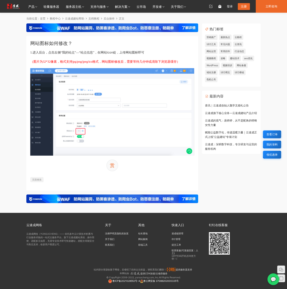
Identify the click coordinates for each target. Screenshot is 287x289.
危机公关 (211, 79)
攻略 (223, 58)
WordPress (212, 65)
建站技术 (234, 58)
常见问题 (225, 44)
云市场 (141, 7)
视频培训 (227, 65)
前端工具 (143, 244)
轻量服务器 (51, 7)
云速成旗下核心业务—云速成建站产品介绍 (231, 113)
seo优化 (248, 58)
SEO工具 (211, 44)
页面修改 (37, 179)
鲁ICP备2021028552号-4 (126, 280)
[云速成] (13, 6)
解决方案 (121, 7)
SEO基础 (239, 72)
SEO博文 (225, 72)
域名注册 (211, 72)
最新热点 (225, 37)
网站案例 (143, 239)
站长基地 (143, 233)
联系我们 (109, 244)
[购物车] (220, 6)
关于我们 (177, 7)
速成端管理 (177, 233)
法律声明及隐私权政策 (116, 233)
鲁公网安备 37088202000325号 (161, 280)
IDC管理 (176, 239)
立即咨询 (271, 6)
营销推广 (211, 37)
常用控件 (225, 51)
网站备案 (241, 65)
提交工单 (176, 244)
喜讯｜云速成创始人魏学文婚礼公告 (227, 105)
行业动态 (239, 51)
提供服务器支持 (184, 269)
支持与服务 (98, 7)
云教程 (238, 37)
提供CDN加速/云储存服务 (154, 273)
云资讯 (238, 44)
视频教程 (211, 58)
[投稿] (211, 6)
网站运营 (211, 51)
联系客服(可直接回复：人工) (185, 252)
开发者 (157, 7)
